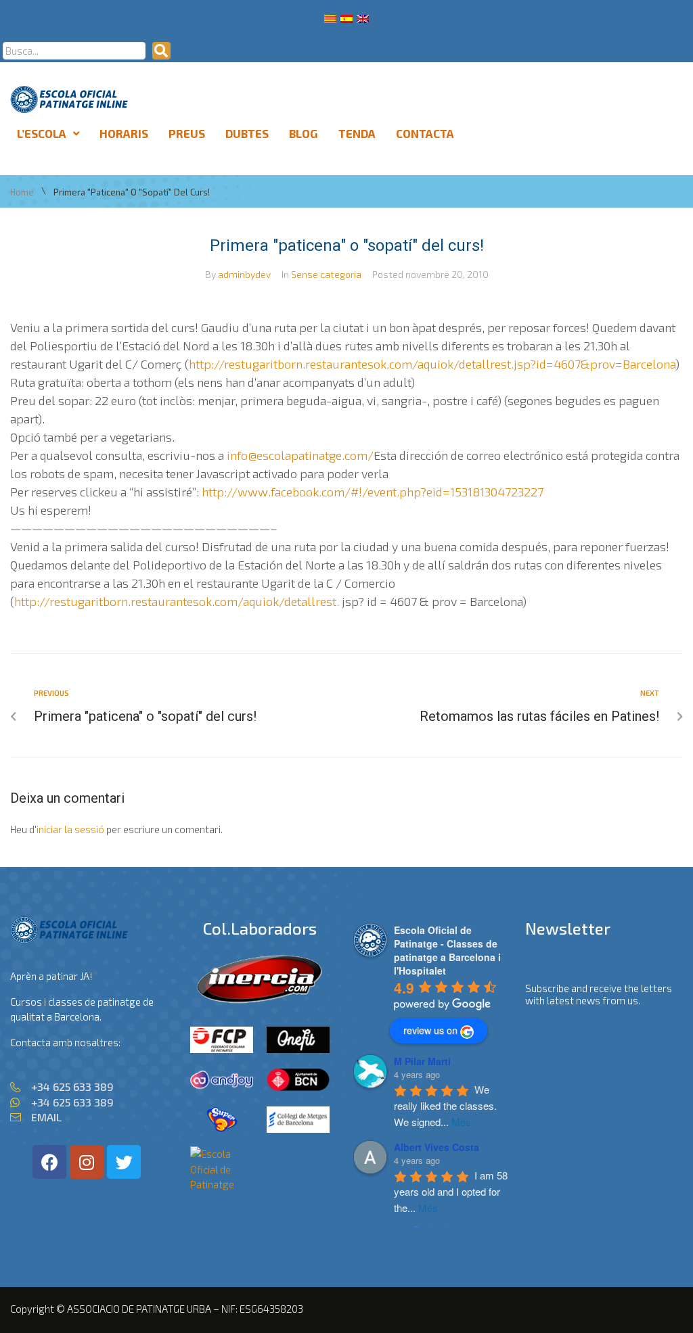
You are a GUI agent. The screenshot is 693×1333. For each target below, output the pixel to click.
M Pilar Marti (422, 1061)
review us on (430, 1030)
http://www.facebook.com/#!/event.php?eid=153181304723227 (372, 491)
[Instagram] (87, 1162)
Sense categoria (326, 274)
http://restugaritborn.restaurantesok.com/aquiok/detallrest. (176, 601)
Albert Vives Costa (436, 1147)
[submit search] (161, 51)
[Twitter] (124, 1162)
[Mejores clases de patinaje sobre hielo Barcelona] (221, 1184)
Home (22, 192)
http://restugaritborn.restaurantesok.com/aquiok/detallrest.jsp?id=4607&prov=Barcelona (432, 363)
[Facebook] (49, 1162)
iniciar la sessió (70, 829)
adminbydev (244, 274)
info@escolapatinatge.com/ (300, 455)
